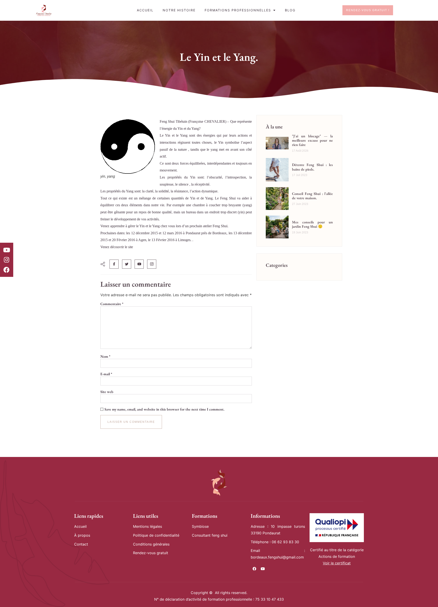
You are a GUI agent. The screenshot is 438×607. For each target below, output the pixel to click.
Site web (106, 392)
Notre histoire (179, 10)
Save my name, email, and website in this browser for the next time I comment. (164, 409)
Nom (105, 356)
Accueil (145, 10)
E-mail (106, 374)
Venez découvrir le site (116, 247)
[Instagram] (6, 259)
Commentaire (111, 304)
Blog (290, 10)
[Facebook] (6, 269)
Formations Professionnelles (238, 10)
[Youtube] (6, 249)
